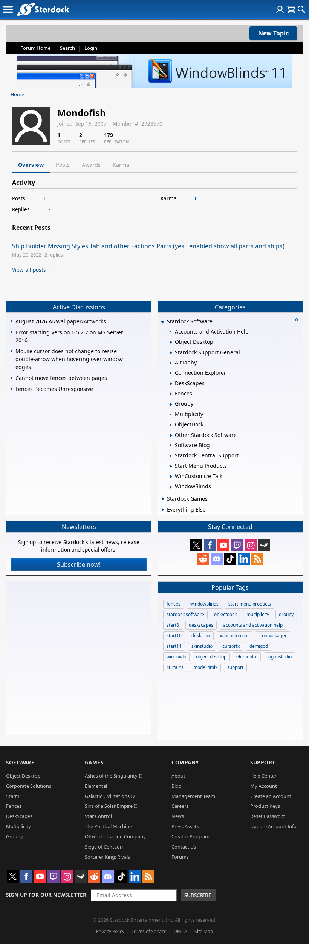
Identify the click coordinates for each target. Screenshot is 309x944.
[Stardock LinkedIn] (244, 559)
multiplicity (257, 614)
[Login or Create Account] (280, 9)
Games (94, 762)
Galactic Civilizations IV (110, 796)
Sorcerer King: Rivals (107, 856)
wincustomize (234, 635)
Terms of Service (149, 931)
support (235, 667)
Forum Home (35, 48)
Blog (176, 786)
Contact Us (183, 846)
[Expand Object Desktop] (171, 342)
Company (185, 762)
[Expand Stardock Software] (162, 322)
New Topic (273, 33)
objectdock (225, 614)
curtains (175, 667)
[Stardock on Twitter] (196, 545)
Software (20, 762)
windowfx (176, 656)
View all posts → (32, 269)
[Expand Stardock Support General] (171, 353)
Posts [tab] (63, 164)
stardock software (185, 614)
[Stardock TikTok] (230, 559)
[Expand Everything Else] (163, 510)
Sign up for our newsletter (46, 894)
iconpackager (273, 635)
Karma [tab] (121, 164)
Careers (179, 806)
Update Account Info (273, 826)
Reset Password (268, 816)
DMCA (180, 931)
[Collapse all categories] (296, 319)
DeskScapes (19, 816)
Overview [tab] (31, 164)
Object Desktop (23, 775)
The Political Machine (108, 826)
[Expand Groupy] (171, 404)
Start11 (14, 796)
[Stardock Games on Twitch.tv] (237, 545)
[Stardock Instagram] (250, 545)
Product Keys (265, 806)
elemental (246, 656)
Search (67, 48)
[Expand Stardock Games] (163, 499)
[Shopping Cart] (290, 9)
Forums (180, 856)
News (177, 816)
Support (262, 762)
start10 (174, 635)
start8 (173, 625)
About (178, 775)
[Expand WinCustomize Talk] (171, 476)
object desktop (211, 656)
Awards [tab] (91, 164)
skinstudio (202, 646)
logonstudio (279, 656)
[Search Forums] (301, 9)
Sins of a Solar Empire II (111, 806)
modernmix (205, 667)
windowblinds (204, 604)
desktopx (200, 635)
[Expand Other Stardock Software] (171, 435)
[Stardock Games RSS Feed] (257, 559)
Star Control (98, 816)
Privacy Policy (110, 931)
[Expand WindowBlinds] (171, 487)
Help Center (263, 775)
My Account (263, 786)
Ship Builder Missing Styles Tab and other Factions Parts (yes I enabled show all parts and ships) (148, 246)
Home (17, 94)
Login (90, 48)
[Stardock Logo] (43, 9)
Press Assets (185, 826)
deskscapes (201, 625)
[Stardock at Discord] (216, 559)
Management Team (193, 796)
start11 (174, 646)
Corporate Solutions (28, 786)
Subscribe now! (79, 564)
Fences (13, 806)
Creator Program (190, 836)
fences (174, 604)
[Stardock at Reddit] (203, 559)
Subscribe (197, 895)
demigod (258, 646)
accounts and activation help (253, 625)
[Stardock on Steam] (264, 545)
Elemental (96, 786)
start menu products (249, 604)
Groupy (14, 836)
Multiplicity (18, 826)
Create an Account (270, 796)
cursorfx (231, 646)
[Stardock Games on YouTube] (223, 545)
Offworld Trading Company (115, 836)
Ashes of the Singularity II (113, 775)
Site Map (203, 931)
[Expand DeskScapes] (171, 384)
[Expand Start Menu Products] (171, 466)
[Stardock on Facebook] (210, 545)
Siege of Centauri (104, 846)
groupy (286, 614)
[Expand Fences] (171, 394)
